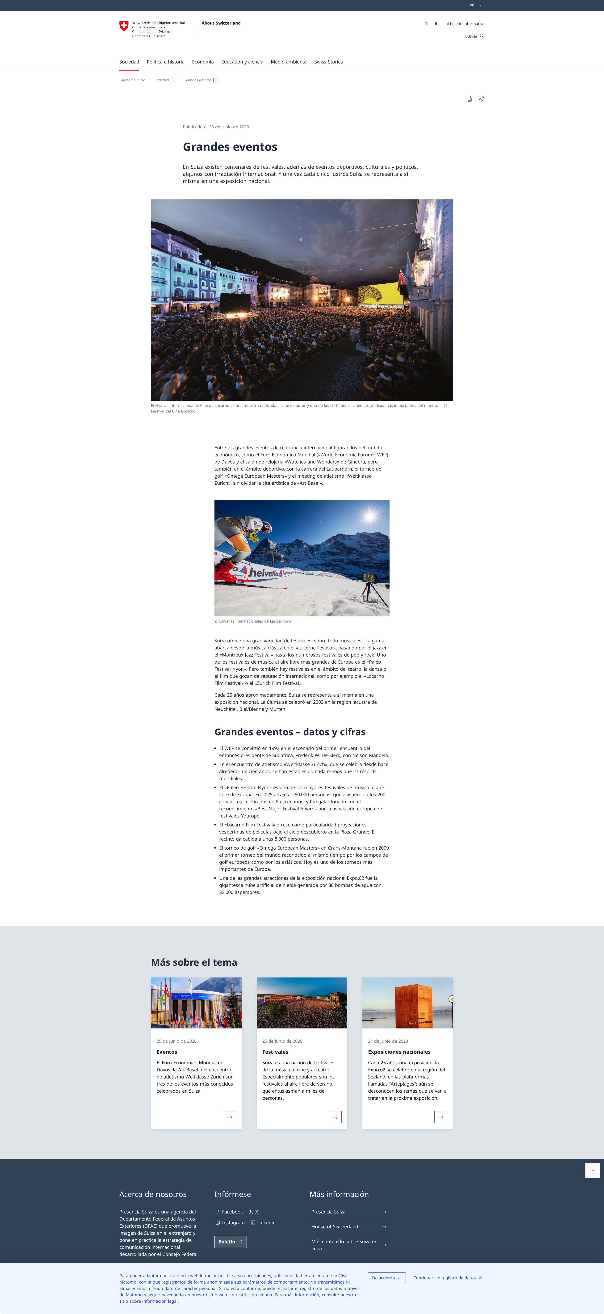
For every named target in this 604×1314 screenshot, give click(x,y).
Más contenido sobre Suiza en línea (344, 1245)
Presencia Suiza (328, 1212)
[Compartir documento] (481, 99)
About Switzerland (221, 23)
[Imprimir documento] (469, 99)
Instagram (233, 1222)
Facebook (232, 1212)
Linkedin (266, 1222)
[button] (129, 61)
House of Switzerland (334, 1226)
